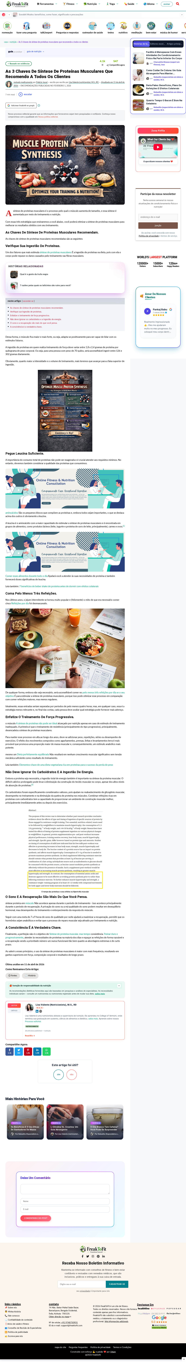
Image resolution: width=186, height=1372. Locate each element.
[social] (37, 1011)
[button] (177, 4)
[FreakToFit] (17, 4)
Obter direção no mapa (59, 1317)
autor (14, 1005)
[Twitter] (87, 1257)
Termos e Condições (122, 1347)
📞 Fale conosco (12, 1316)
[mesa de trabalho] (65, 552)
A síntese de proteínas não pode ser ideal (36, 723)
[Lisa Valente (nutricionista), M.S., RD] (29, 1007)
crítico (14, 1010)
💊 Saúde (129, 4)
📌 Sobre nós (11, 1308)
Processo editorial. (33, 1021)
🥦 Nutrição (90, 4)
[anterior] (9, 15)
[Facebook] (82, 1257)
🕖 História (30, 976)
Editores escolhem (158, 44)
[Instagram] (93, 1257)
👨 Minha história (13, 1312)
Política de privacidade (149, 236)
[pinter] (98, 1257)
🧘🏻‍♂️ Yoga (110, 4)
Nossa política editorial (48, 117)
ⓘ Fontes (12, 976)
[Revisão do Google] (159, 1319)
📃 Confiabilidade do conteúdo (19, 1320)
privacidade (85, 1291)
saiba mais (100, 994)
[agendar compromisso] (65, 488)
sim (58, 1075)
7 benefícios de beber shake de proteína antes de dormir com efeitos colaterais (58, 586)
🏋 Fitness (68, 4)
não (71, 1075)
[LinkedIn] (103, 1257)
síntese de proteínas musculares (55, 252)
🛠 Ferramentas (45, 4)
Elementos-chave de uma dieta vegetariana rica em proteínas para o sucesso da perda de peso (66, 765)
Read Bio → (30, 1036)
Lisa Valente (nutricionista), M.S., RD (56, 1004)
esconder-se (28, 301)
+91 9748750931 (69, 1323)
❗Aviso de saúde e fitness (17, 1324)
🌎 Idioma (149, 4)
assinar (167, 4)
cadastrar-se (117, 1284)
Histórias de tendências (142, 44)
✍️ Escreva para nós (14, 1336)
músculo (29, 903)
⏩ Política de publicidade (16, 1332)
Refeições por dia (20, 603)
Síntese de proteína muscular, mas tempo (69, 934)
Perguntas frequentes (78, 1347)
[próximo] (182, 15)
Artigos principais (175, 44)
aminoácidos (11, 513)
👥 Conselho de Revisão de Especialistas (23, 1328)
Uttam (113, 1352)
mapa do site (60, 1347)
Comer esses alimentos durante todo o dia (26, 576)
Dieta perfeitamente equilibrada (33, 754)
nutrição (13, 42)
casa (6, 42)
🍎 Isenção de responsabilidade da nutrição (64, 985)
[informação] (39, 105)
